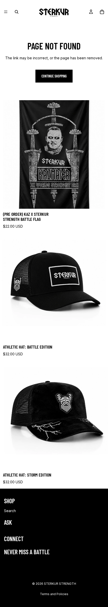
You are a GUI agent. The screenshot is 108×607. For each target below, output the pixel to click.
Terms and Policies (54, 594)
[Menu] (6, 12)
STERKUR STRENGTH (60, 584)
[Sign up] (98, 564)
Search (10, 511)
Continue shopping (54, 76)
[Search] (16, 11)
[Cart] (101, 11)
